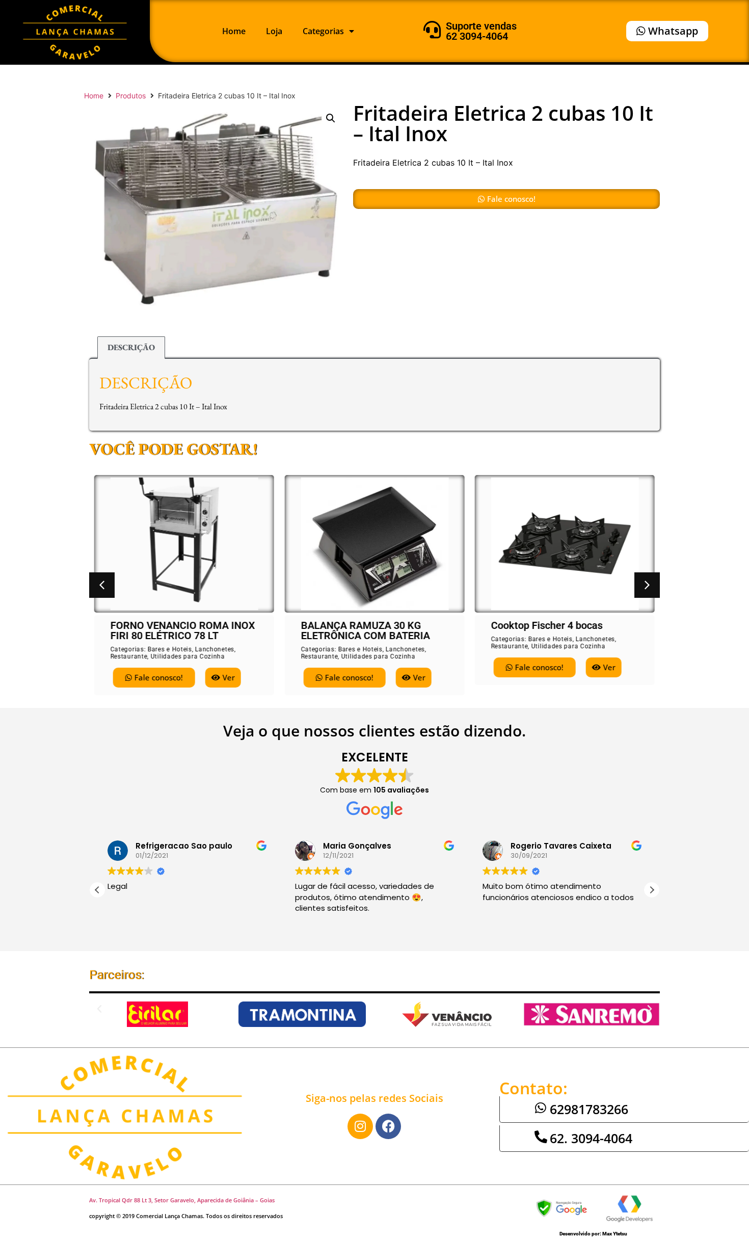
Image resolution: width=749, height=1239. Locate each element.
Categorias (323, 31)
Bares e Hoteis (170, 649)
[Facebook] (388, 1126)
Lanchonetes (214, 649)
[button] (331, 118)
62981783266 (589, 1109)
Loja (274, 31)
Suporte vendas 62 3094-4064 (481, 31)
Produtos (131, 95)
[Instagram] (360, 1126)
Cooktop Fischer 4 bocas (546, 625)
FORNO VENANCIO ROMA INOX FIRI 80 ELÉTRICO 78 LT (183, 630)
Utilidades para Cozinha (188, 656)
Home (234, 31)
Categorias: (129, 649)
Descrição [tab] (131, 347)
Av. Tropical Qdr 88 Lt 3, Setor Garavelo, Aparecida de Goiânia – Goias (182, 1200)
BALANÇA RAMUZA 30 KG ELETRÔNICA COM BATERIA (365, 630)
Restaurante (129, 656)
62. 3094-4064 (591, 1138)
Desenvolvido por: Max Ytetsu (593, 1233)
